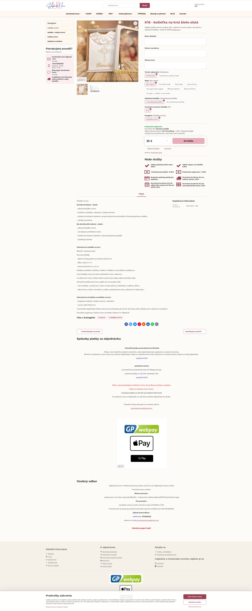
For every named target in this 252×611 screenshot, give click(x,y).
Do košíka (188, 141)
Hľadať (144, 5)
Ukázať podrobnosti (194, 607)
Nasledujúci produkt (193, 331)
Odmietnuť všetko (195, 602)
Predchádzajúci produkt (90, 331)
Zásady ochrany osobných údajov (57, 607)
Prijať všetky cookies (195, 597)
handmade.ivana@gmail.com (141, 408)
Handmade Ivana (156, 152)
